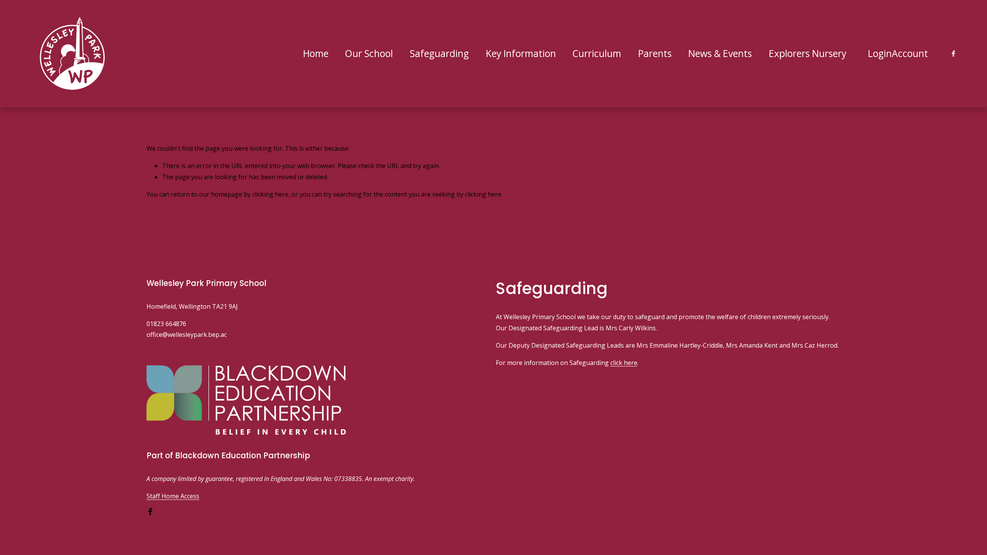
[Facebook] (953, 53)
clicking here (270, 194)
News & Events (720, 53)
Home (315, 53)
